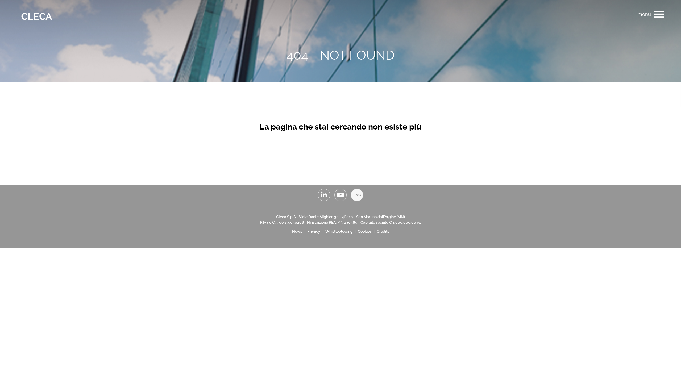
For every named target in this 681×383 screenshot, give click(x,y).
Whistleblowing (339, 231)
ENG (357, 195)
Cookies (365, 231)
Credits (383, 231)
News (297, 231)
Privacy (313, 231)
